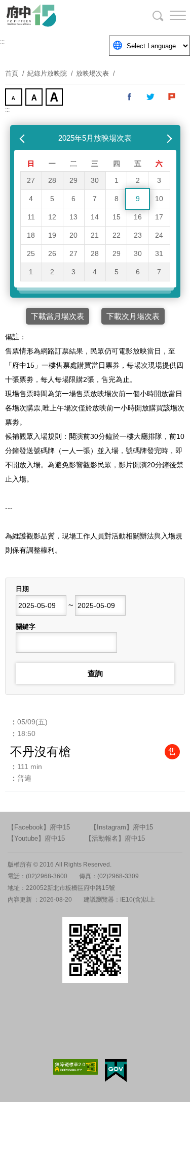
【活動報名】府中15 (115, 838)
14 (95, 217)
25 (31, 253)
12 (52, 217)
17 (159, 217)
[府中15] (61, 15)
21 (95, 235)
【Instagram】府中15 (121, 827)
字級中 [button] (35, 98)
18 (31, 235)
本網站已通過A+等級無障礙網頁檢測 (75, 1067)
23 (138, 235)
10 (159, 199)
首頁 (11, 73)
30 (95, 180)
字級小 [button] (14, 98)
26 (52, 253)
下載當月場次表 (57, 316)
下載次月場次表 (133, 316)
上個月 (23, 138)
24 (159, 235)
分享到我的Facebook (129, 97)
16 (138, 217)
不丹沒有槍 (40, 751)
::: (2, 41)
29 (73, 180)
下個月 (167, 138)
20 (73, 235)
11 (31, 217)
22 (116, 235)
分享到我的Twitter (151, 97)
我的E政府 (116, 1070)
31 (159, 253)
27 (31, 180)
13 (73, 217)
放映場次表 (92, 73)
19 (52, 235)
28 (52, 180)
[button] (169, 15)
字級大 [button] (55, 98)
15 (116, 217)
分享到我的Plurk (172, 97)
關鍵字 (25, 626)
